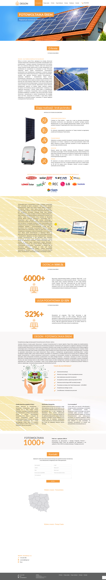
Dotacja (66, 3)
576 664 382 (86, 2)
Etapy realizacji (74, 574)
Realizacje (71, 3)
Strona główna (38, 3)
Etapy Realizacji (59, 3)
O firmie (52, 3)
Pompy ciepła (46, 3)
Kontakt (77, 3)
